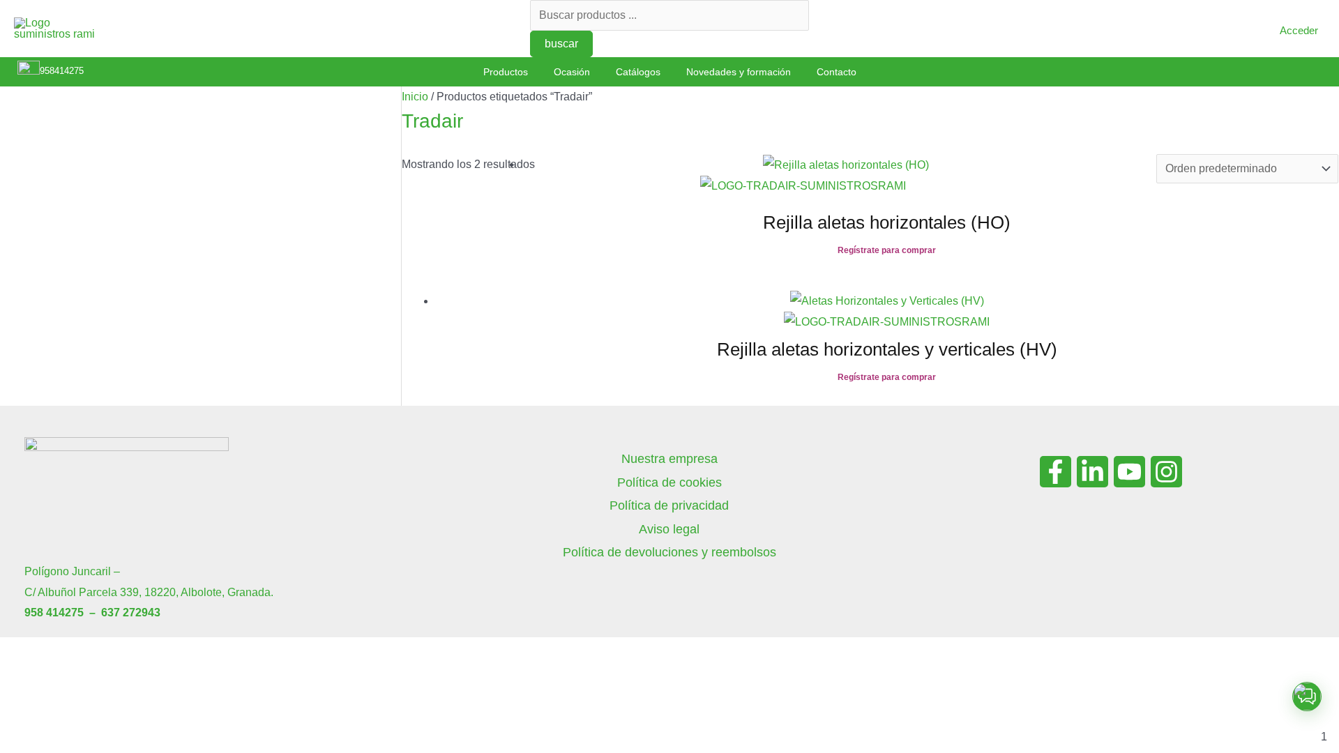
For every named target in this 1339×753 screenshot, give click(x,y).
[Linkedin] (1092, 471)
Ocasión (572, 71)
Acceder (1299, 30)
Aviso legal (669, 529)
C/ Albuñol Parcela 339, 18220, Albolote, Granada (147, 592)
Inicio (415, 96)
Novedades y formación (738, 71)
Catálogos (638, 71)
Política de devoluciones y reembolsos (669, 552)
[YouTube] (1129, 471)
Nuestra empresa (669, 459)
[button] (1307, 696)
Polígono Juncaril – (72, 571)
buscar (561, 44)
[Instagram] (1166, 471)
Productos (505, 71)
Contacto (836, 71)
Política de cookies (669, 482)
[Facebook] (1055, 471)
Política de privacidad (669, 505)
